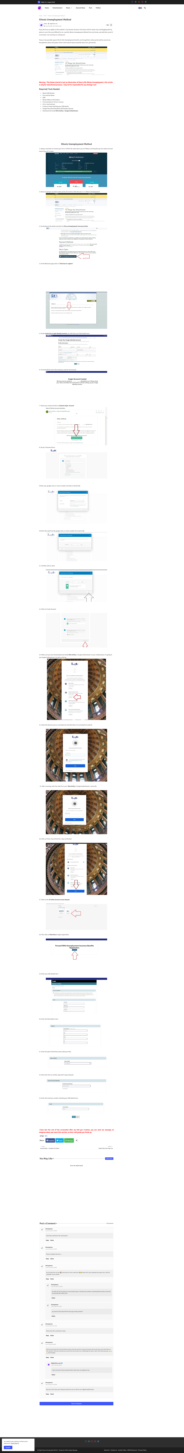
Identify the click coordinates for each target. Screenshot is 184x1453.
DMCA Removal (132, 1450)
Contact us (114, 1450)
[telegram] (146, 2)
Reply (47, 1240)
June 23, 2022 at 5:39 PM (51, 1267)
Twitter (61, 1141)
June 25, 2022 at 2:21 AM (51, 1326)
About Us (107, 1450)
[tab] (47, 8)
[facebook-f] (132, 2)
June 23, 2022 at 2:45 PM (51, 1249)
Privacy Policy (142, 1450)
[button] (140, 8)
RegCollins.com (56, 1363)
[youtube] (139, 2)
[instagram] (142, 2)
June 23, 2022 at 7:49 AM (51, 1230)
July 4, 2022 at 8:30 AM (51, 1344)
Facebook (51, 1141)
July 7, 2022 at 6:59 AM (56, 1365)
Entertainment (57, 8)
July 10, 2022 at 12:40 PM (51, 1384)
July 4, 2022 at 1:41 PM (56, 1306)
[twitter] (135, 2)
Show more (109, 1158)
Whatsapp (70, 1141)
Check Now (14, 1443)
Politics (98, 8)
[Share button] (76, 1140)
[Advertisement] (77, 128)
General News (80, 8)
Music (68, 8)
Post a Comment (76, 1403)
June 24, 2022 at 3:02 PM (56, 1286)
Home (47, 8)
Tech (90, 8)
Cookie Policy (122, 1450)
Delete (52, 1240)
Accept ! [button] (8, 1447)
